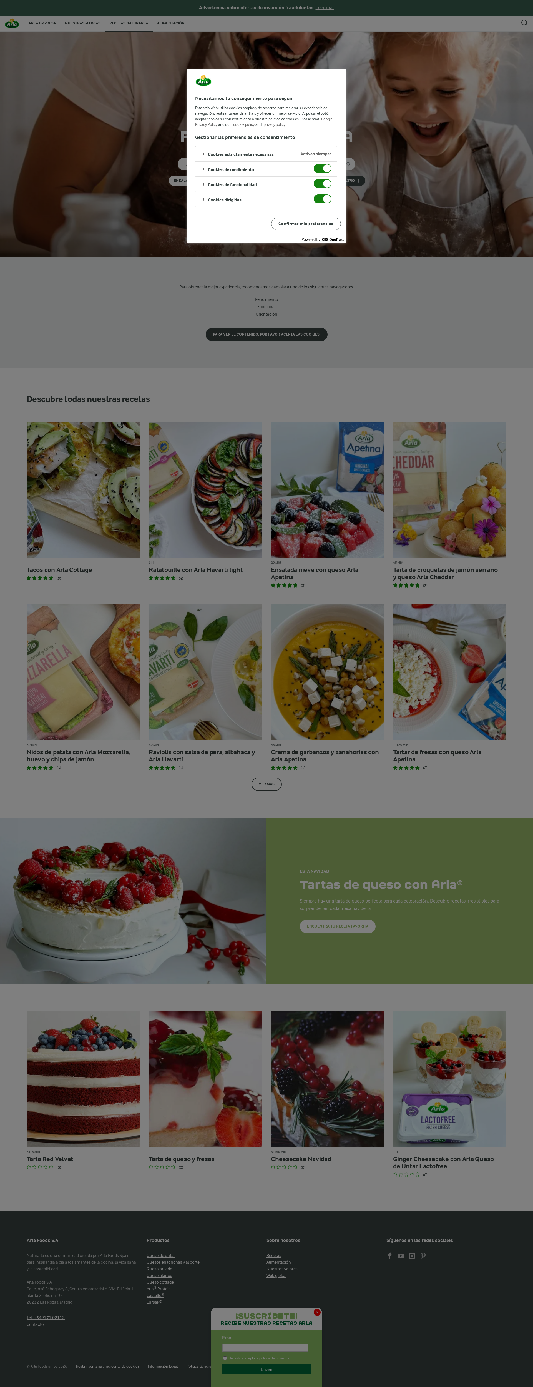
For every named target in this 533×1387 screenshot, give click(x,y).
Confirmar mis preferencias (305, 223)
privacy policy (274, 124)
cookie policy (244, 124)
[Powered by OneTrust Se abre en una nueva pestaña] (322, 239)
